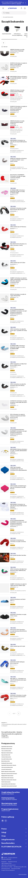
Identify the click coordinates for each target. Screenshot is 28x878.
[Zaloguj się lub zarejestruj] (21, 8)
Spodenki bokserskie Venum (8, 765)
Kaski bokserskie (6, 33)
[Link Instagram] (6, 821)
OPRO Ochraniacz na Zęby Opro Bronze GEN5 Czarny (18, 364)
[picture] (4, 53)
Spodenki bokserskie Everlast (9, 786)
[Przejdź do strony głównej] (12, 8)
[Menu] (3, 8)
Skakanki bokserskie (6, 763)
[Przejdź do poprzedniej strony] (9, 713)
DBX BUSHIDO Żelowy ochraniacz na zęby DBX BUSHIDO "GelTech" (18, 77)
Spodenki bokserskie (6, 746)
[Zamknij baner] (25, 3)
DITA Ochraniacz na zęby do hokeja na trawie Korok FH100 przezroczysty (18, 416)
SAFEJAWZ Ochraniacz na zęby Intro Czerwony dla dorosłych (18, 696)
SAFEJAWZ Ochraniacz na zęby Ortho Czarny (18, 615)
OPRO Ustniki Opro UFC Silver (17, 262)
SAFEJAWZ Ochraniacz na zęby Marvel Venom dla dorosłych (18, 209)
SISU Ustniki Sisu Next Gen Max (18, 555)
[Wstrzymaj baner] (23, 3)
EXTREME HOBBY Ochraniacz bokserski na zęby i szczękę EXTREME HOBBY (17, 191)
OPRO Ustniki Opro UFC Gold (17, 646)
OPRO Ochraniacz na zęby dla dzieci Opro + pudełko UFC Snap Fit (18, 330)
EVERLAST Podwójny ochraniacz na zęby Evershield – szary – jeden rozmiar (18, 160)
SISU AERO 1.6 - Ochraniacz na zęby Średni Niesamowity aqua (18, 679)
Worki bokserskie (5, 781)
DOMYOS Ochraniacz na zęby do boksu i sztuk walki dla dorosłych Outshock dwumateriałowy (18, 108)
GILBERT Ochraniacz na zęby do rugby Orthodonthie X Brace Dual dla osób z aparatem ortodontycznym (18, 280)
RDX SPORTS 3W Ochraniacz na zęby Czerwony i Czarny (18, 244)
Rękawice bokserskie (6, 752)
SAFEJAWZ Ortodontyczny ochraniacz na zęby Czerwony (18, 540)
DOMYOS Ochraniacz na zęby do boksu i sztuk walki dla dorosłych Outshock (18, 64)
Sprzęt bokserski (5, 754)
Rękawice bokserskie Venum (8, 779)
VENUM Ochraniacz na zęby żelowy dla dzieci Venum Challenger (17, 122)
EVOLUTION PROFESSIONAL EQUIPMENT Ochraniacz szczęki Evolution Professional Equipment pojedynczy (18, 311)
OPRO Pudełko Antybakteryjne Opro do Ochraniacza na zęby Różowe (18, 487)
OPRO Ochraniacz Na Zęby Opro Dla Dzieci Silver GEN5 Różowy (18, 569)
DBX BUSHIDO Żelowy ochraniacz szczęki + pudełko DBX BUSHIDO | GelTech (18, 451)
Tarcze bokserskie (6, 750)
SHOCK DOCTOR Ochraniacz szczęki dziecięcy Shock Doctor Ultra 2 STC (18, 631)
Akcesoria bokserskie (7, 767)
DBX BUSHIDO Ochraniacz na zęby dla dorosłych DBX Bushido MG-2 (18, 142)
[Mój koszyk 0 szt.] (25, 8)
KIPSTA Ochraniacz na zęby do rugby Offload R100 (18, 295)
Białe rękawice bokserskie (8, 771)
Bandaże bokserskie (6, 748)
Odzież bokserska (6, 757)
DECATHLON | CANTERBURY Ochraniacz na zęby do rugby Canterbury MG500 (18, 176)
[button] (22, 96)
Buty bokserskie (5, 761)
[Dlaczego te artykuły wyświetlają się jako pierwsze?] (2, 46)
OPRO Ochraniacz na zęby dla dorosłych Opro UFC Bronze (18, 384)
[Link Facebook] (2, 821)
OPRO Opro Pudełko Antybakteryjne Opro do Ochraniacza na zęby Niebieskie (18, 469)
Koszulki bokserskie (6, 759)
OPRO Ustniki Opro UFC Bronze (18, 226)
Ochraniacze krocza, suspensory (17, 34)
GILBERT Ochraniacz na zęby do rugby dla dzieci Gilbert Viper (18, 584)
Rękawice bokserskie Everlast (9, 773)
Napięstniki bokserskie (7, 775)
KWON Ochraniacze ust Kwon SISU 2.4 (18, 600)
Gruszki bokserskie (6, 769)
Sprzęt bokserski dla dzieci (8, 784)
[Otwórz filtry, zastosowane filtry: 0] (3, 43)
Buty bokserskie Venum (7, 777)
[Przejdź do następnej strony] (18, 713)
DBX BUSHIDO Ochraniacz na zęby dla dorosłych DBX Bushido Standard (18, 506)
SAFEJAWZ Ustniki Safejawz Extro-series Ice (17, 662)
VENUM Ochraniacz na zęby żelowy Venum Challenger (17, 50)
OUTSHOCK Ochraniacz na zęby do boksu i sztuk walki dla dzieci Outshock (18, 402)
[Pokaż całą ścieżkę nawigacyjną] (2, 17)
